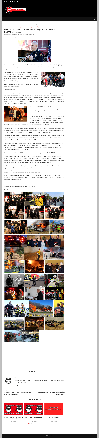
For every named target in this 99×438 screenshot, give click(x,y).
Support (46, 19)
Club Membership (22, 19)
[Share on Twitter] (32, 372)
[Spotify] (14, 1)
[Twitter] (6, 1)
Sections (31, 19)
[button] (6, 413)
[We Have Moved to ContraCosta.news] (53, 409)
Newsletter (54, 19)
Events (39, 19)
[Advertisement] (66, 9)
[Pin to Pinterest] (34, 372)
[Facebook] (4, 1)
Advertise (13, 19)
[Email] (12, 1)
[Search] (94, 19)
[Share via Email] (39, 372)
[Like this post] (29, 372)
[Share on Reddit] (37, 372)
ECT (9, 37)
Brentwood (13, 24)
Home (5, 19)
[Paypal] (17, 1)
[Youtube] (10, 1)
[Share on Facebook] (31, 372)
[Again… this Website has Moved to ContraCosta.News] (13, 409)
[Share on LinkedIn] (36, 372)
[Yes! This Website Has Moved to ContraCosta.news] (33, 409)
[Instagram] (8, 1)
